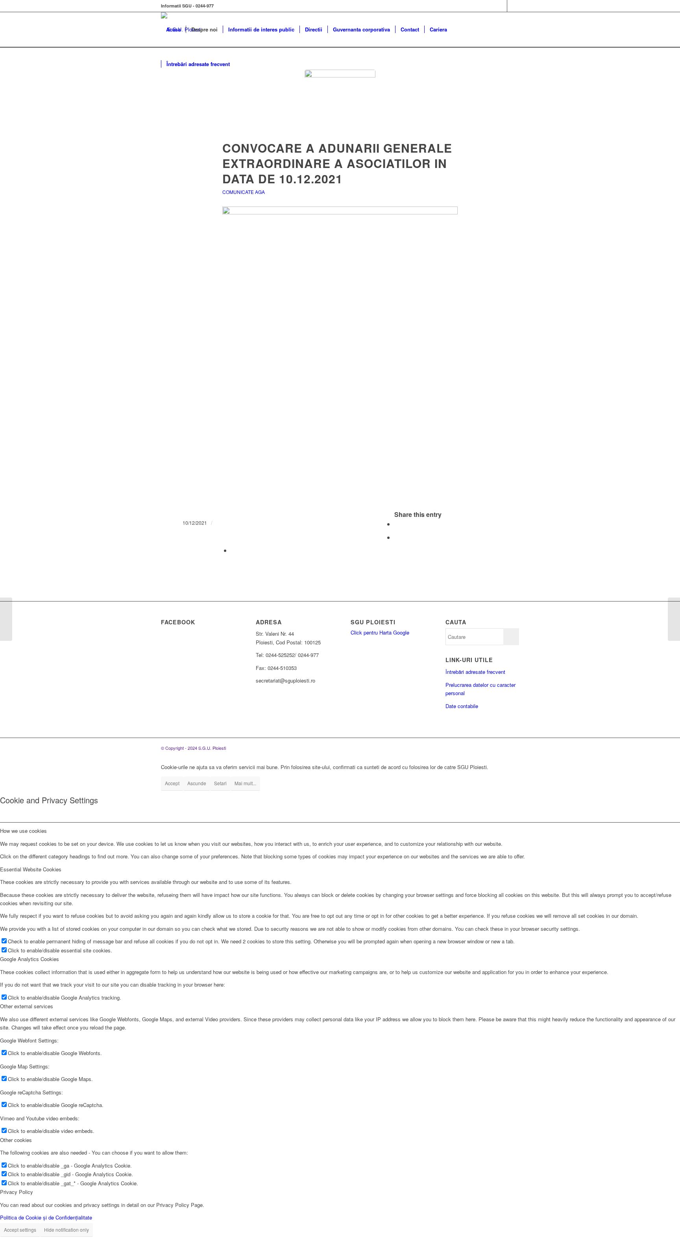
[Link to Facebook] (501, 6)
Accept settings (20, 1229)
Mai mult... (245, 783)
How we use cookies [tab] (23, 830)
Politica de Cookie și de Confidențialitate (46, 1217)
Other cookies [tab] (16, 1140)
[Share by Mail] (233, 550)
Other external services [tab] (26, 1006)
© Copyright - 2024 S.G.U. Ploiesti (193, 748)
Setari (220, 783)
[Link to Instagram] (513, 6)
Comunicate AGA (243, 191)
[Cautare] (242, 64)
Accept (172, 783)
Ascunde (196, 783)
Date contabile (461, 706)
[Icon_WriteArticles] (340, 105)
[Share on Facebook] (396, 524)
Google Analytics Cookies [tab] (29, 959)
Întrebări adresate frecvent (475, 671)
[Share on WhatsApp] (396, 537)
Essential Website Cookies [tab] (30, 869)
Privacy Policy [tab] (16, 1192)
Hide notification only (66, 1229)
